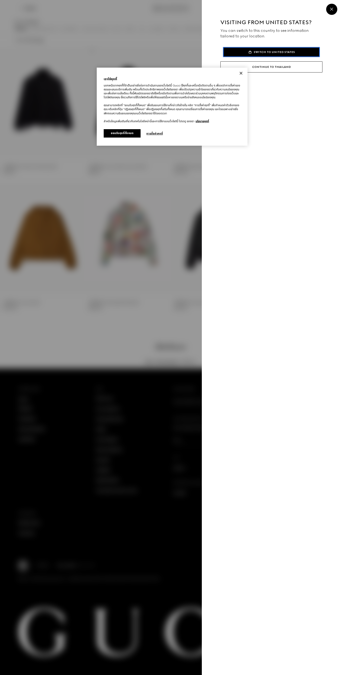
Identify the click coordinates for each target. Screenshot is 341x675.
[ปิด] (241, 73)
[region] (172, 107)
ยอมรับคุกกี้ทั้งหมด (122, 133)
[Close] (331, 9)
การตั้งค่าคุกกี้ (154, 133)
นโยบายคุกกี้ (202, 121)
